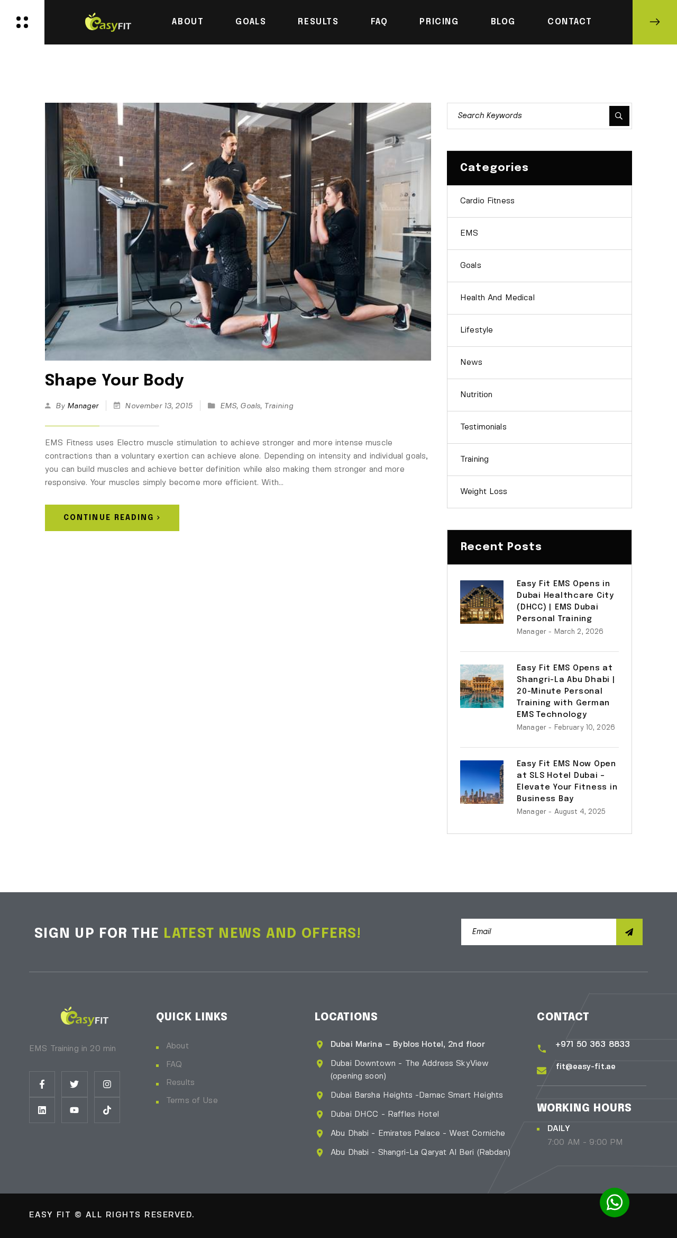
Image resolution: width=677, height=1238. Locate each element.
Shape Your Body (115, 381)
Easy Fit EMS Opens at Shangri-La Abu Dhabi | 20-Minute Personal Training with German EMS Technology (566, 691)
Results (318, 21)
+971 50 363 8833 (592, 1044)
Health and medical (497, 298)
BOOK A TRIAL (655, 22)
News (471, 362)
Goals (250, 21)
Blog (503, 21)
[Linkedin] (42, 1110)
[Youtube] (74, 1110)
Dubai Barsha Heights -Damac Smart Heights (417, 1095)
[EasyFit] (108, 21)
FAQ (379, 21)
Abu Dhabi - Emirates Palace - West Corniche (418, 1133)
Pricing (439, 21)
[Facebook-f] (42, 1084)
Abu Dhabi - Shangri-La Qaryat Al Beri (404, 1152)
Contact (569, 21)
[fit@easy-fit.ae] (541, 1070)
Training (278, 406)
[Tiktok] (107, 1110)
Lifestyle (476, 330)
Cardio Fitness (487, 201)
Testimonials (483, 427)
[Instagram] (107, 1084)
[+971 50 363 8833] (542, 1049)
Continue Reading (108, 518)
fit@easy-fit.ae (586, 1067)
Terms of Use (192, 1101)
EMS (228, 406)
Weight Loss (484, 492)
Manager (82, 406)
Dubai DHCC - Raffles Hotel (385, 1114)
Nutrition (476, 395)
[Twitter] (74, 1084)
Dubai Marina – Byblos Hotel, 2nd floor (408, 1044)
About (188, 21)
